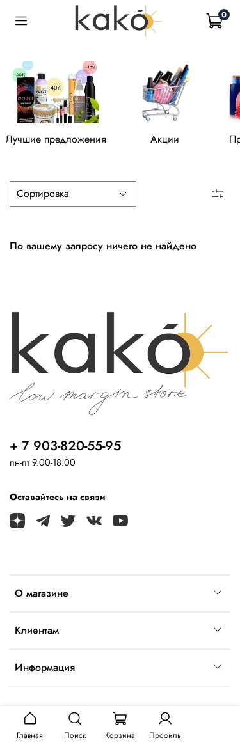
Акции (164, 139)
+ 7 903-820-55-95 (65, 445)
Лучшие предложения (56, 139)
